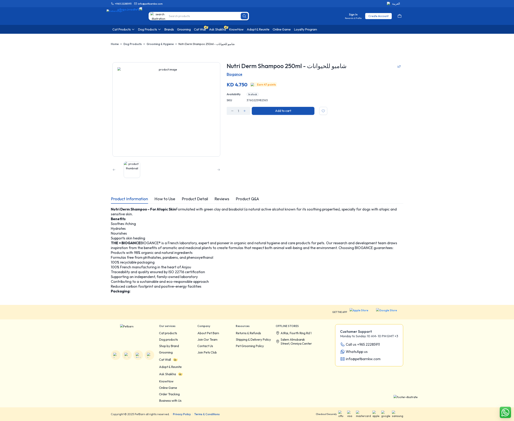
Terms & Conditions (207, 414)
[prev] (114, 170)
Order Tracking (169, 394)
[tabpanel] (257, 250)
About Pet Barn (208, 333)
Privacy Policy (182, 414)
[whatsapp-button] (505, 412)
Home (115, 44)
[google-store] (389, 312)
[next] (218, 170)
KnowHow (166, 381)
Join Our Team (207, 339)
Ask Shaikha (167, 374)
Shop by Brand (169, 346)
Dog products (168, 339)
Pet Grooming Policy (250, 346)
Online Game (168, 388)
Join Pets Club (207, 352)
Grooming (166, 352)
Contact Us (205, 346)
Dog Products (132, 44)
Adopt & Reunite (170, 367)
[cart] (399, 16)
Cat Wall (165, 360)
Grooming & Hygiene (160, 44)
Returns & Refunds (248, 333)
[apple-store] (362, 312)
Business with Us (170, 401)
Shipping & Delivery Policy (253, 339)
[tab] (129, 198)
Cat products (168, 333)
